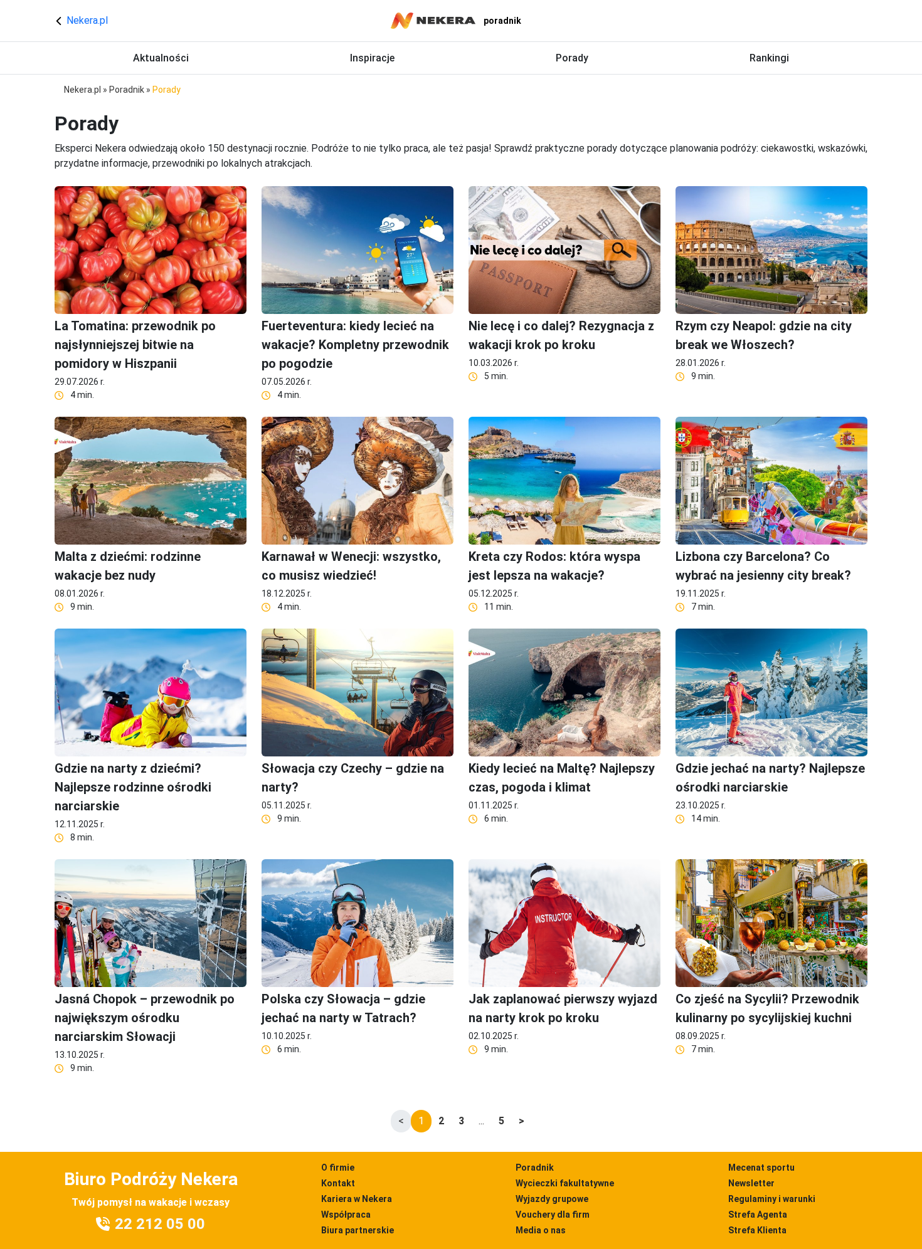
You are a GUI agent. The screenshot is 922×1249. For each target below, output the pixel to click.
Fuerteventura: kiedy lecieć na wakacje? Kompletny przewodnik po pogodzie (355, 344)
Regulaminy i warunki (771, 1199)
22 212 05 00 (160, 1224)
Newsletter (751, 1183)
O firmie (337, 1168)
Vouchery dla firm (553, 1215)
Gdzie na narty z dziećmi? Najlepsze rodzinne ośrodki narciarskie (133, 787)
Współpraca (346, 1215)
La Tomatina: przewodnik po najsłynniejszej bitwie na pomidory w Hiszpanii (135, 344)
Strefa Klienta (757, 1230)
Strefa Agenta (757, 1215)
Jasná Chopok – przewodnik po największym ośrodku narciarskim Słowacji (145, 1017)
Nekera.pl (86, 20)
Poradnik (126, 90)
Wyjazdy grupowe (552, 1199)
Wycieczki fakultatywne (565, 1183)
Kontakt (338, 1183)
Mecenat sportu (761, 1168)
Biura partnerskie (357, 1230)
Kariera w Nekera (356, 1199)
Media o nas (541, 1230)
